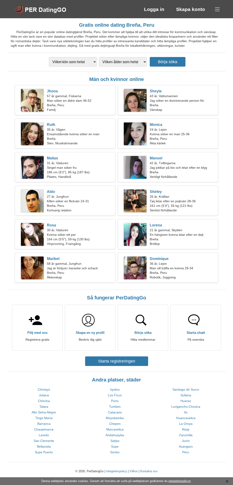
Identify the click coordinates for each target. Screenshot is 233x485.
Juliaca (44, 395)
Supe (115, 446)
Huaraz (185, 401)
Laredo (44, 435)
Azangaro (186, 446)
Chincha (44, 401)
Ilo (185, 412)
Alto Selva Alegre (44, 412)
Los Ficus (115, 395)
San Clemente (44, 441)
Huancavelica (185, 418)
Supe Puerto (44, 452)
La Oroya (185, 423)
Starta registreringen (116, 361)
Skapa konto (190, 9)
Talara (43, 406)
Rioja (185, 429)
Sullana (185, 395)
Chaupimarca (43, 429)
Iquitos (115, 389)
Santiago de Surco (185, 389)
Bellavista (44, 446)
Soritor (115, 452)
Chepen (115, 423)
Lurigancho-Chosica (185, 406)
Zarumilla (185, 435)
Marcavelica (115, 429)
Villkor (133, 471)
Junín (186, 441)
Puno (115, 401)
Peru (185, 452)
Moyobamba (115, 418)
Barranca (44, 423)
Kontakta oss (149, 471)
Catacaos (115, 412)
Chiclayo (44, 389)
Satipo (114, 441)
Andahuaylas (115, 435)
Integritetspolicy (116, 471)
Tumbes (115, 406)
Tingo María (44, 418)
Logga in (154, 9)
